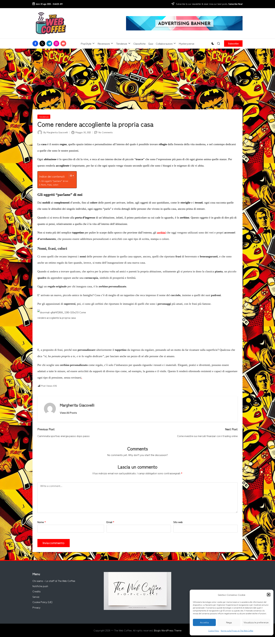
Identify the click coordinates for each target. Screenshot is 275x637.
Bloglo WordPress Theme (167, 630)
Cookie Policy (213, 630)
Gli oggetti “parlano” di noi (54, 180)
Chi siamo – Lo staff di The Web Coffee (53, 580)
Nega (229, 622)
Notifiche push (40, 586)
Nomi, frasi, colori (49, 184)
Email (110, 522)
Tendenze (44, 116)
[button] (268, 594)
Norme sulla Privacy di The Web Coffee (237, 630)
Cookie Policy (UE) (42, 602)
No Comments (105, 132)
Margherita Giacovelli (77, 405)
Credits (36, 591)
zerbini (161, 232)
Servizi (35, 596)
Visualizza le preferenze (256, 622)
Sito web (178, 522)
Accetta (204, 622)
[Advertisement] (137, 72)
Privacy (36, 607)
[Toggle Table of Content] (69, 175)
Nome (41, 522)
